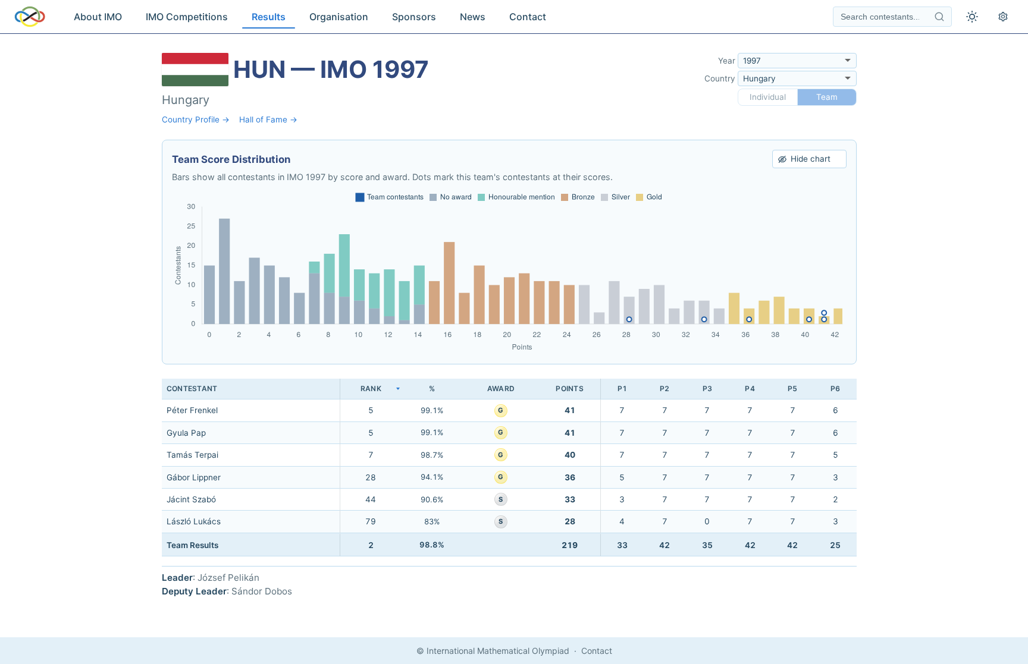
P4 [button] (749, 388)
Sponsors (414, 17)
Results (269, 17)
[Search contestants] (939, 17)
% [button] (432, 388)
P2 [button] (664, 388)
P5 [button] (792, 388)
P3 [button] (707, 388)
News (472, 17)
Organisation (338, 17)
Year (726, 60)
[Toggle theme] (972, 16)
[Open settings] (1003, 16)
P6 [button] (835, 388)
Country (719, 78)
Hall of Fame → (268, 119)
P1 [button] (622, 388)
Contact (527, 17)
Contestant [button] (192, 388)
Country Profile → (196, 119)
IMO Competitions (187, 17)
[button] (371, 389)
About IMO (98, 17)
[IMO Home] (29, 16)
